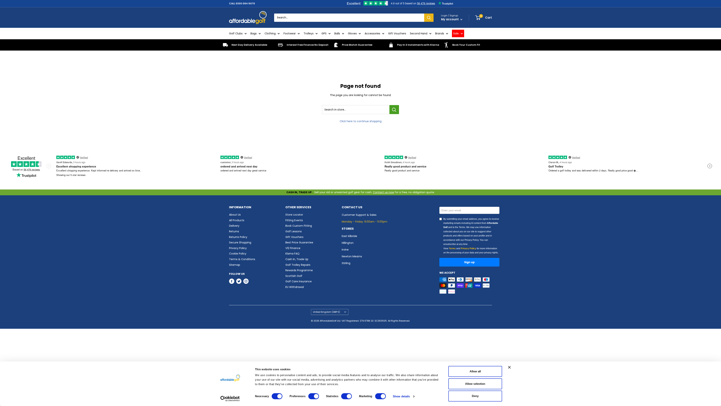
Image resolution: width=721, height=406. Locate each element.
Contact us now (383, 192)
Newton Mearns (352, 256)
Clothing (270, 33)
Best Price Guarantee (299, 242)
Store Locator (294, 215)
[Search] (429, 18)
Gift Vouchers (397, 33)
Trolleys (309, 33)
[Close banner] (509, 367)
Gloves (352, 33)
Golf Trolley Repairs (297, 265)
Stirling (346, 263)
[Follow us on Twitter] (238, 281)
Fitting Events (294, 220)
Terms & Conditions (242, 259)
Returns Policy (238, 237)
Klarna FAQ (292, 253)
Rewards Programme (299, 270)
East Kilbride (349, 236)
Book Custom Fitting (298, 226)
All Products (236, 220)
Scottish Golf (293, 276)
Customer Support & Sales (359, 215)
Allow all (475, 371)
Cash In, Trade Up (296, 259)
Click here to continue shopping (361, 121)
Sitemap (234, 265)
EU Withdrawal (294, 287)
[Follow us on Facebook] (231, 281)
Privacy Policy (238, 248)
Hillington (348, 243)
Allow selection (475, 383)
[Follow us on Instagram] (246, 281)
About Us (235, 215)
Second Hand (418, 33)
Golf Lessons (293, 231)
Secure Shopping (240, 242)
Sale (456, 33)
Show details (401, 396)
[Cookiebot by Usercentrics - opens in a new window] (230, 398)
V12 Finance (292, 248)
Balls (337, 33)
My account (450, 19)
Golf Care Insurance (298, 281)
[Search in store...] (394, 109)
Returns (234, 231)
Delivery (234, 226)
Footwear (290, 33)
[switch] (313, 396)
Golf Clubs (236, 33)
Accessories (372, 33)
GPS (324, 33)
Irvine (345, 249)
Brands (439, 33)
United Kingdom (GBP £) (326, 312)
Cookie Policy (237, 253)
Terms (452, 248)
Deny (475, 396)
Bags (253, 33)
